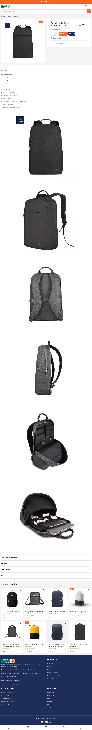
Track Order (50, 711)
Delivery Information (7, 701)
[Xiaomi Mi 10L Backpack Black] (57, 598)
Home (3, 16)
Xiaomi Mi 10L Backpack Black (57, 611)
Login (48, 698)
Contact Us (50, 666)
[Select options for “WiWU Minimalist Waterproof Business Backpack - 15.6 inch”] (20, 623)
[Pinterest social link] (48, 2)
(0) (10, 615)
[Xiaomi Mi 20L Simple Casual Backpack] (35, 632)
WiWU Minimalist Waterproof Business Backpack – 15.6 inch (12, 645)
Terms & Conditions (7, 698)
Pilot (8, 81)
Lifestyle (9, 16)
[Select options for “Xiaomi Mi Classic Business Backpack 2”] (88, 623)
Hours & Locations (52, 672)
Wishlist (49, 705)
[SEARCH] (89, 11)
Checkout (50, 708)
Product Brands (51, 679)
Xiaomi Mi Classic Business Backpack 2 (78, 645)
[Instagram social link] (43, 2)
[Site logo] (5, 6)
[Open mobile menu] (90, 6)
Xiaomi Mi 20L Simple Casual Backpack (34, 645)
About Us (50, 663)
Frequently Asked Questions (55, 675)
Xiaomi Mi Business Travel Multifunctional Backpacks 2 (56, 645)
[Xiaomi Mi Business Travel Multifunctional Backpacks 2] (57, 632)
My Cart (49, 701)
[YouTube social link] (46, 2)
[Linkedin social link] (51, 2)
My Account (50, 695)
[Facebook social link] (41, 2)
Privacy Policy (5, 695)
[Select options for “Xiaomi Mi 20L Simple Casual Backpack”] (43, 623)
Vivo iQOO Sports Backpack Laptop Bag (11, 612)
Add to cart (63, 33)
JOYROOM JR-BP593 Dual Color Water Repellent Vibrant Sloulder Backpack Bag (79, 613)
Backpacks (16, 16)
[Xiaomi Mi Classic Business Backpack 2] (80, 632)
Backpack (12, 81)
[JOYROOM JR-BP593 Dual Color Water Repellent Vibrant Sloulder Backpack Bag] (80, 598)
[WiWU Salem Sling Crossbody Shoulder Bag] (35, 598)
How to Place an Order (7, 692)
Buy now (72, 33)
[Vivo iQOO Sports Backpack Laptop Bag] (12, 598)
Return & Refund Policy (7, 705)
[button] (20, 590)
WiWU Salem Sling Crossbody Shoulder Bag (34, 612)
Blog (48, 669)
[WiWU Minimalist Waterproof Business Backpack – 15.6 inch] (12, 632)
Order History (51, 692)
